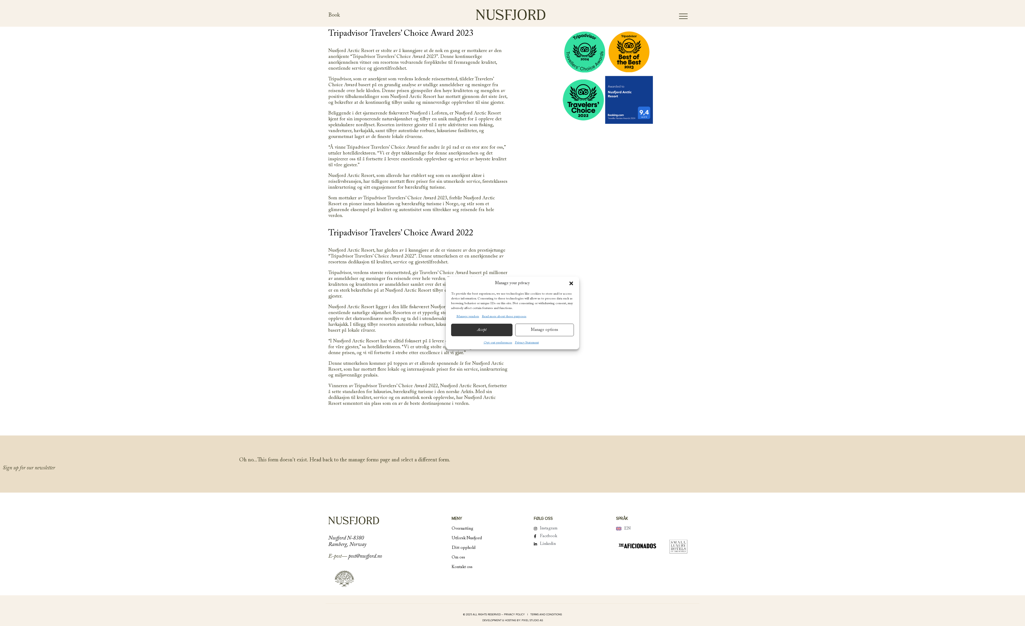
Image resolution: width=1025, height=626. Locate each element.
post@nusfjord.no (365, 556)
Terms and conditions (546, 614)
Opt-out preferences (498, 342)
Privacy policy (515, 614)
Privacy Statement (527, 342)
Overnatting (462, 528)
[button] (571, 283)
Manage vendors (467, 316)
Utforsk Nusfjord (467, 538)
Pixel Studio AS (532, 620)
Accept (482, 330)
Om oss (458, 557)
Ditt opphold (463, 548)
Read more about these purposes (504, 316)
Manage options (544, 330)
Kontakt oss (462, 567)
